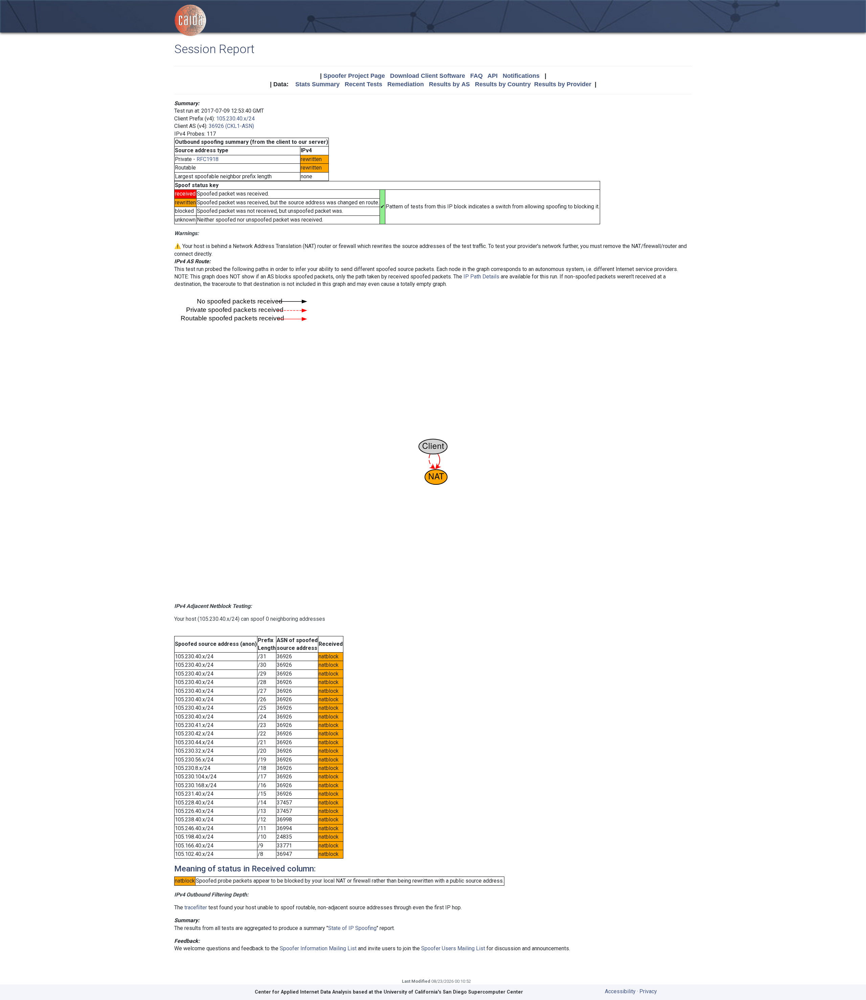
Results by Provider (562, 84)
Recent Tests (363, 84)
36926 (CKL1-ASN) (231, 126)
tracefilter (195, 907)
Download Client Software (427, 75)
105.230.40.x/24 (235, 118)
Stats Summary (317, 84)
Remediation (405, 84)
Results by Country (503, 84)
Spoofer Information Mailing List (318, 948)
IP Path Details (481, 276)
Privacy (648, 991)
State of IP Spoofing (352, 928)
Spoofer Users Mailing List (453, 948)
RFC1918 (208, 159)
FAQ (476, 75)
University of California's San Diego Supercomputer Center (453, 992)
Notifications (521, 75)
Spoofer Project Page (354, 75)
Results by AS (449, 84)
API (492, 75)
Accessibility (620, 991)
